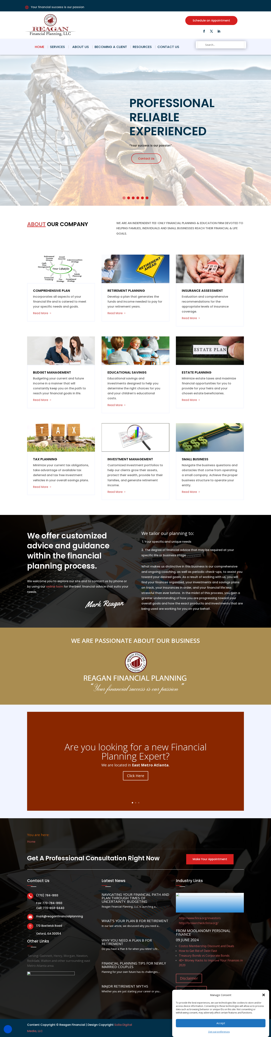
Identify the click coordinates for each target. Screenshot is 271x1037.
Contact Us (168, 46)
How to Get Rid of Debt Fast (198, 951)
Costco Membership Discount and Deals (206, 946)
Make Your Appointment (210, 859)
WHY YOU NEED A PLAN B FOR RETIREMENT (127, 942)
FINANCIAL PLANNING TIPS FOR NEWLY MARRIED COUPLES (134, 965)
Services (57, 46)
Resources (142, 46)
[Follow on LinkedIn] (219, 31)
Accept (220, 1023)
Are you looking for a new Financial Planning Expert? (136, 751)
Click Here (135, 775)
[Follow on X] (211, 31)
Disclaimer (189, 978)
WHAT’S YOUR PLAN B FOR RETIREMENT (135, 920)
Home (39, 46)
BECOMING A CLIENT (111, 46)
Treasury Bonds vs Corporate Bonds (204, 956)
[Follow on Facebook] (204, 31)
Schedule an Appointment (211, 20)
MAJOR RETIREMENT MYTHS (125, 986)
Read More (40, 313)
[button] (263, 995)
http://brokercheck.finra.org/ (198, 923)
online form (54, 586)
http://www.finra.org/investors (200, 918)
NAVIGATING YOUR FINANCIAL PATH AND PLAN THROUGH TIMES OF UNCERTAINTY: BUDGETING (135, 898)
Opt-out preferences (219, 1031)
